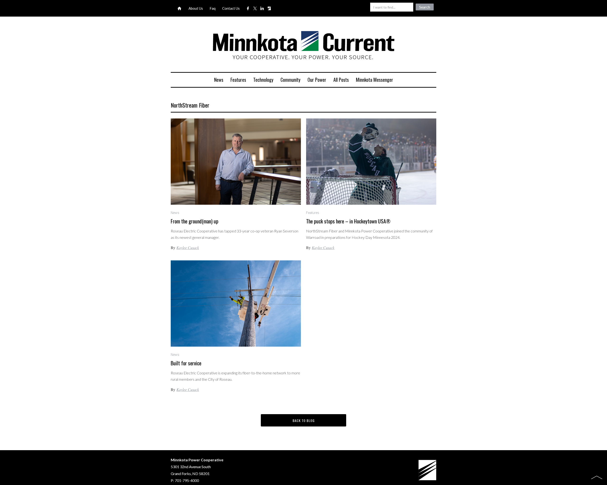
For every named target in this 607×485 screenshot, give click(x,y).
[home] (303, 46)
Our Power (317, 79)
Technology (263, 79)
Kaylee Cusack (187, 247)
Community (290, 79)
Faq (213, 8)
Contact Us (231, 8)
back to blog (304, 420)
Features (238, 79)
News (218, 79)
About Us (196, 8)
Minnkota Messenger (374, 79)
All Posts (341, 79)
